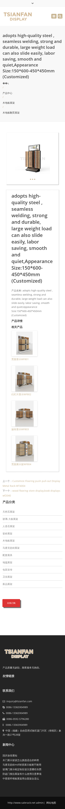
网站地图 (51, 802)
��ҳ (6, 83)
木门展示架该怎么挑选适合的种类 (21, 760)
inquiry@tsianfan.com (19, 701)
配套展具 (7, 555)
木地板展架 (9, 102)
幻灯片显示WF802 (21, 394)
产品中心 (7, 93)
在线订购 (11, 603)
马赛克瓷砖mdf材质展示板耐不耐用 (22, 764)
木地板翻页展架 (11, 112)
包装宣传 (7, 569)
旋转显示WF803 (20, 429)
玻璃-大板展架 (10, 519)
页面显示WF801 (20, 359)
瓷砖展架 (7, 533)
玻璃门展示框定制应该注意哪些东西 (22, 769)
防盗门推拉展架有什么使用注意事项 (22, 773)
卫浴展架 (7, 576)
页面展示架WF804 (21, 464)
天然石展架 (9, 511)
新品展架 (7, 584)
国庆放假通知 (10, 755)
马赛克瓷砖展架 (11, 547)
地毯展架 (7, 562)
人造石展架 (9, 526)
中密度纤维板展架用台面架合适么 (21, 778)
